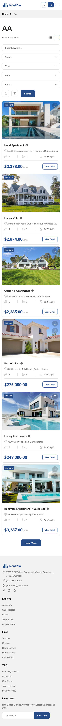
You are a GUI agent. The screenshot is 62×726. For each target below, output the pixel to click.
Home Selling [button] (8, 652)
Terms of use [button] (8, 685)
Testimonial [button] (8, 619)
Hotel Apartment (14, 145)
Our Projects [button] (8, 609)
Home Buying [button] (9, 647)
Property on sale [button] (10, 671)
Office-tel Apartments (17, 290)
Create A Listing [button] (51, 4)
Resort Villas (11, 363)
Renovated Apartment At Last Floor (24, 508)
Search (27, 93)
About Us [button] (7, 604)
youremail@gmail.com (17, 585)
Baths (8, 84)
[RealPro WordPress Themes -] (14, 5)
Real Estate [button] (7, 657)
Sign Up (43, 4)
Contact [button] (6, 643)
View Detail (50, 166)
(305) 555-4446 (14, 580)
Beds (7, 75)
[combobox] (29, 57)
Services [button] (6, 638)
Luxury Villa (11, 217)
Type (7, 66)
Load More (31, 542)
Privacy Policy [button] (9, 690)
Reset (5, 93)
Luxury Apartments (15, 436)
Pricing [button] (5, 614)
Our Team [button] (7, 681)
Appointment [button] (9, 624)
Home (5, 13)
